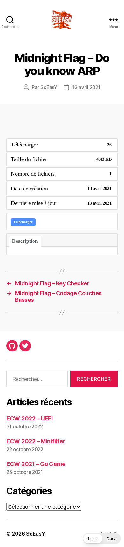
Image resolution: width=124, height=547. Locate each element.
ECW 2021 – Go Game (35, 464)
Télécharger (23, 222)
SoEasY (48, 87)
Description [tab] (25, 241)
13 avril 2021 (86, 87)
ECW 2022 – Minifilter (35, 441)
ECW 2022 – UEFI (29, 418)
